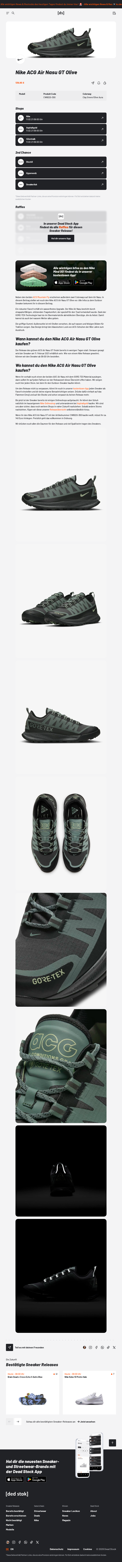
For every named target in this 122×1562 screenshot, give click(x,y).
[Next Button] (17, 1421)
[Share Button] (93, 83)
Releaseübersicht (58, 409)
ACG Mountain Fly (41, 297)
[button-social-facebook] (96, 1347)
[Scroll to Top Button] (112, 1442)
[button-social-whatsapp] (102, 1347)
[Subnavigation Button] (8, 13)
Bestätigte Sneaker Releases (32, 1364)
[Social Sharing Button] (9, 1347)
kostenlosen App (81, 388)
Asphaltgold (82, 403)
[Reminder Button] (99, 83)
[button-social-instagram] (90, 1347)
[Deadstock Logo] (61, 13)
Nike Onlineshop (47, 403)
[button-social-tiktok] (108, 1347)
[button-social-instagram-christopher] (84, 1347)
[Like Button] (105, 83)
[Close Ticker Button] (114, 4)
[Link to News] (13, 13)
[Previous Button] (9, 1421)
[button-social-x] (114, 1347)
